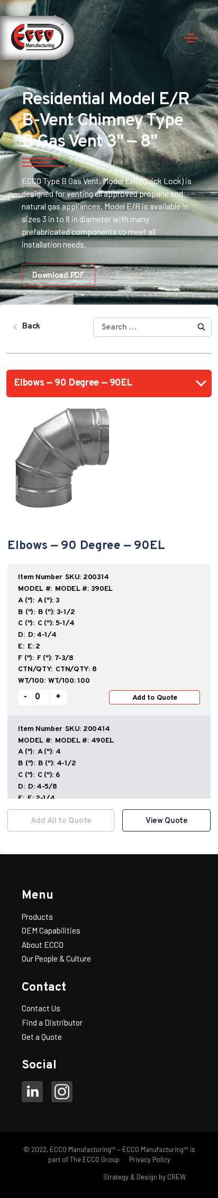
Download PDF (58, 276)
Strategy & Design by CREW (144, 1177)
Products (37, 916)
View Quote (167, 821)
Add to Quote (155, 697)
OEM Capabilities (51, 930)
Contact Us (41, 1008)
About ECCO (42, 944)
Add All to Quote (61, 821)
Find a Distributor (52, 1022)
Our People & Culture (56, 958)
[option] (109, 680)
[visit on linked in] (32, 1093)
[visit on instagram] (61, 1093)
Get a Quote (42, 1036)
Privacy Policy (149, 1159)
